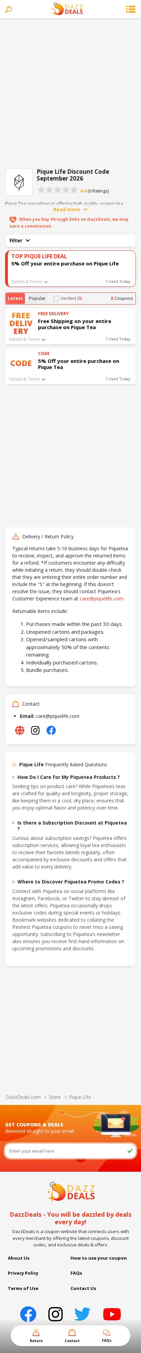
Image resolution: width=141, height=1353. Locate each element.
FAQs (76, 1273)
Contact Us (83, 1288)
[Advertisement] (70, 92)
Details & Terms (26, 282)
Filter (16, 240)
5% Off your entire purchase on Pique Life (65, 263)
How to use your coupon (98, 1258)
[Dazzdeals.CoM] (71, 1191)
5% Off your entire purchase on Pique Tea (78, 363)
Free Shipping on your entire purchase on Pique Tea (74, 324)
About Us (18, 1258)
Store (55, 1097)
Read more (66, 209)
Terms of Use (23, 1288)
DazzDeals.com (23, 1097)
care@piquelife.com (101, 598)
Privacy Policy (23, 1273)
